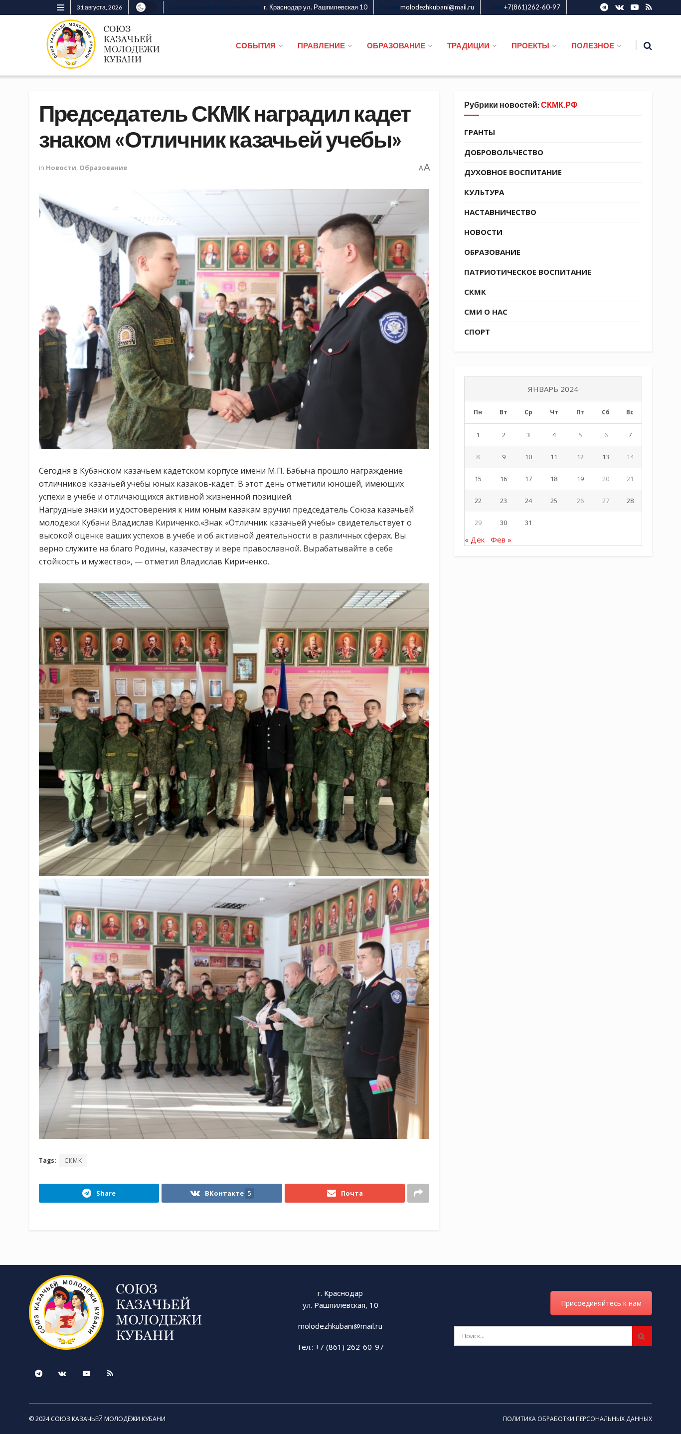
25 (553, 500)
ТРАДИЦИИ (468, 45)
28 (630, 500)
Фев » (501, 539)
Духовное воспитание (513, 172)
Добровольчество (503, 152)
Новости (61, 167)
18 (553, 478)
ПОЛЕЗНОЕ (592, 45)
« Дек (475, 539)
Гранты (479, 132)
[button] (234, 729)
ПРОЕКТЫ (530, 45)
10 (528, 456)
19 (580, 478)
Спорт (477, 332)
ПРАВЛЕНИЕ (321, 45)
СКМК (73, 1160)
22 (478, 500)
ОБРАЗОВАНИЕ (396, 45)
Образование (103, 167)
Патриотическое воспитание (527, 272)
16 (503, 478)
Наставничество (500, 212)
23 (503, 500)
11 (553, 456)
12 (580, 456)
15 (478, 478)
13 (605, 456)
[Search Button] (642, 1336)
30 (503, 522)
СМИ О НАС (486, 312)
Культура (484, 192)
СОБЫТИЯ (256, 45)
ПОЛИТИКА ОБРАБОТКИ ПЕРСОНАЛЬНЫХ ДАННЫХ (577, 1419)
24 (528, 500)
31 (528, 522)
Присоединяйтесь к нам (601, 1303)
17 (528, 478)
